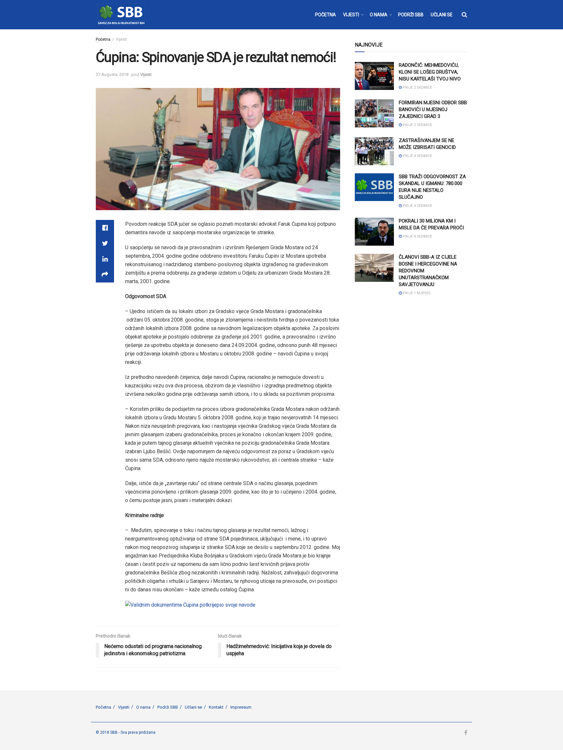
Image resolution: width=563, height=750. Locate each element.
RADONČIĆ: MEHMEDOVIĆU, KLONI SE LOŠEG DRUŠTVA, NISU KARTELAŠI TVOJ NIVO (430, 72)
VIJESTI (351, 14)
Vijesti (121, 39)
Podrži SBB (167, 707)
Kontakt (216, 707)
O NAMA (378, 14)
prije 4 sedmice (417, 156)
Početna (103, 39)
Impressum (241, 707)
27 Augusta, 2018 (112, 74)
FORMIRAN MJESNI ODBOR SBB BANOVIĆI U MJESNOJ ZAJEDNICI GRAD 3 (433, 109)
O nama (143, 707)
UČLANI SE (442, 14)
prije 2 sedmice (417, 87)
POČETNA (325, 14)
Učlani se (193, 707)
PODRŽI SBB (411, 14)
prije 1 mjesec (416, 293)
